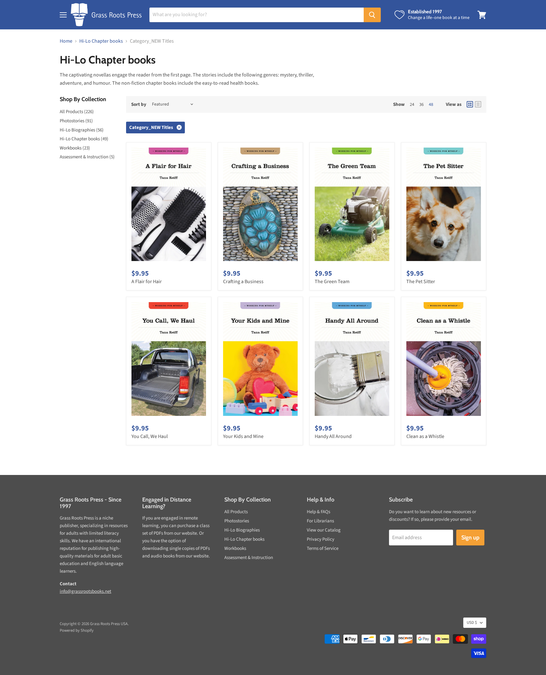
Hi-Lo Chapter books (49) (84, 139)
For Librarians (320, 521)
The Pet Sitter (420, 281)
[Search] (372, 15)
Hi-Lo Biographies (242, 530)
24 (412, 104)
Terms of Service (322, 548)
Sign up (470, 537)
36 (421, 104)
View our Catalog (324, 530)
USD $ (472, 622)
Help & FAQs (318, 511)
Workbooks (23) (75, 148)
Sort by (138, 104)
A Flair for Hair (146, 281)
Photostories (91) (76, 121)
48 (431, 104)
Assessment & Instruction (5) (87, 157)
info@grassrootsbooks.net (85, 591)
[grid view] (470, 104)
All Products (236, 511)
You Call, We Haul (149, 436)
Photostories (236, 521)
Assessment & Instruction (248, 557)
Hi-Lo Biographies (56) (82, 130)
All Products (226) (77, 111)
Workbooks (235, 548)
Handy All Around (333, 436)
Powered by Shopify (77, 630)
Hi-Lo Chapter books (101, 41)
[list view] (478, 104)
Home (66, 41)
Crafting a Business (243, 281)
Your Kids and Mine (243, 436)
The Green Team (332, 281)
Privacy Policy (320, 539)
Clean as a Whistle (425, 436)
